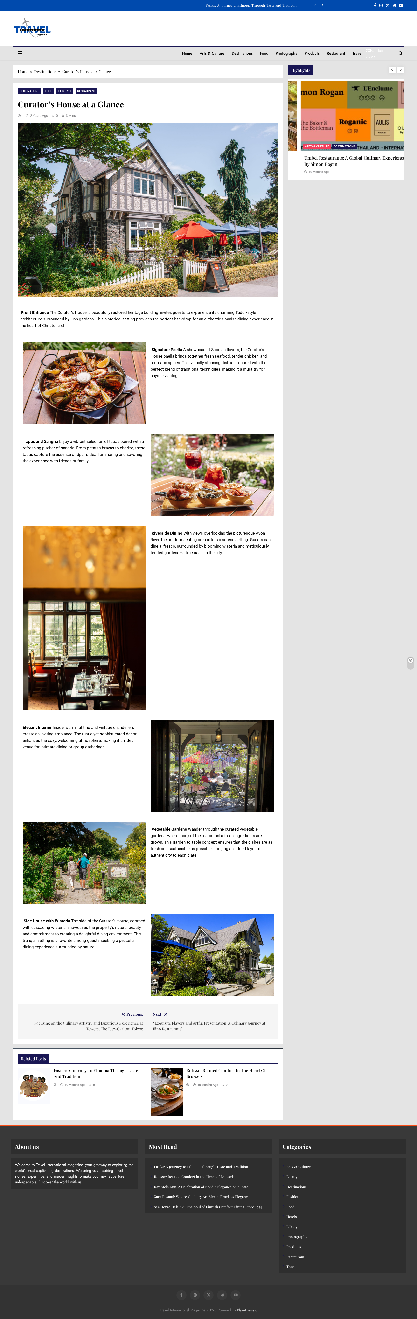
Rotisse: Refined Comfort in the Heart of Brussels (194, 1176)
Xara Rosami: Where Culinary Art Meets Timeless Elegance (202, 1196)
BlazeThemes (246, 1310)
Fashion (292, 1196)
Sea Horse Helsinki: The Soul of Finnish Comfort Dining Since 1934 (208, 1206)
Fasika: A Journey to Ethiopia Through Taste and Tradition (251, 5)
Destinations (242, 53)
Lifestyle (65, 91)
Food (264, 53)
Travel (357, 53)
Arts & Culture (212, 53)
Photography (286, 53)
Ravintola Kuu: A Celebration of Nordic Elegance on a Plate (201, 1186)
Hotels (291, 1216)
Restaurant (336, 53)
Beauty (292, 1176)
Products (312, 53)
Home (187, 53)
